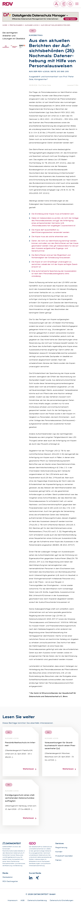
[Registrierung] (57, 4)
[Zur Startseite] (8, 4)
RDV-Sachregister (10, 881)
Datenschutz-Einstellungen (61, 900)
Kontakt (58, 852)
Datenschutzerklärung (37, 900)
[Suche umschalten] (70, 4)
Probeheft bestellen (64, 856)
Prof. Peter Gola (44, 85)
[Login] (63, 4)
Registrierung (61, 847)
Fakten (58, 860)
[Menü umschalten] (77, 4)
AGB (22, 900)
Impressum (13, 900)
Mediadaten (8, 877)
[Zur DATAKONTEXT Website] (12, 843)
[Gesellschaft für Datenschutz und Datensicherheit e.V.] (32, 843)
